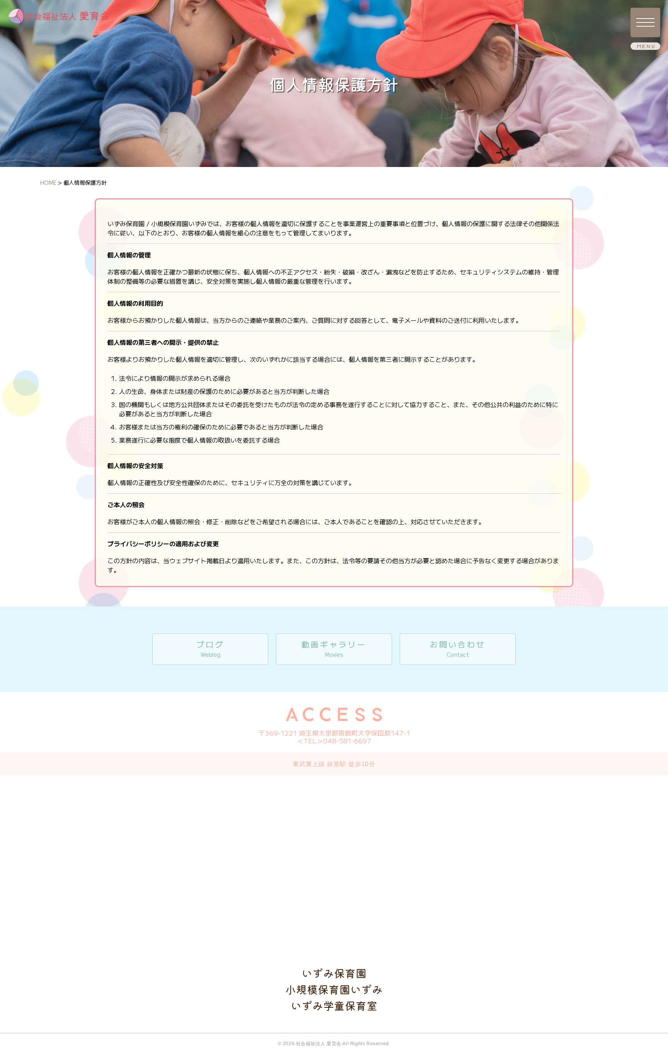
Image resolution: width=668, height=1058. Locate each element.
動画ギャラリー (334, 648)
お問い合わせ (458, 648)
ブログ (210, 648)
